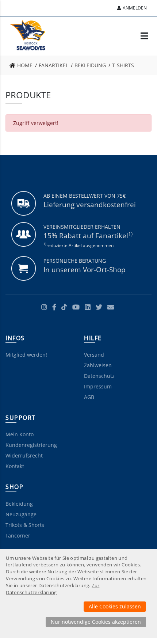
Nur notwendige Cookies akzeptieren (96, 621)
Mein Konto (19, 434)
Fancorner (17, 535)
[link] (23, 65)
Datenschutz (99, 375)
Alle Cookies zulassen (115, 606)
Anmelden (135, 8)
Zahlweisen (98, 365)
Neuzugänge (21, 514)
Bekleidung (19, 503)
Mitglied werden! (26, 354)
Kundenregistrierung (31, 444)
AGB (89, 397)
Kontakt (14, 466)
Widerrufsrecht (24, 455)
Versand (94, 354)
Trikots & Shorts (24, 524)
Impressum (98, 386)
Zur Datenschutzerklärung (52, 589)
